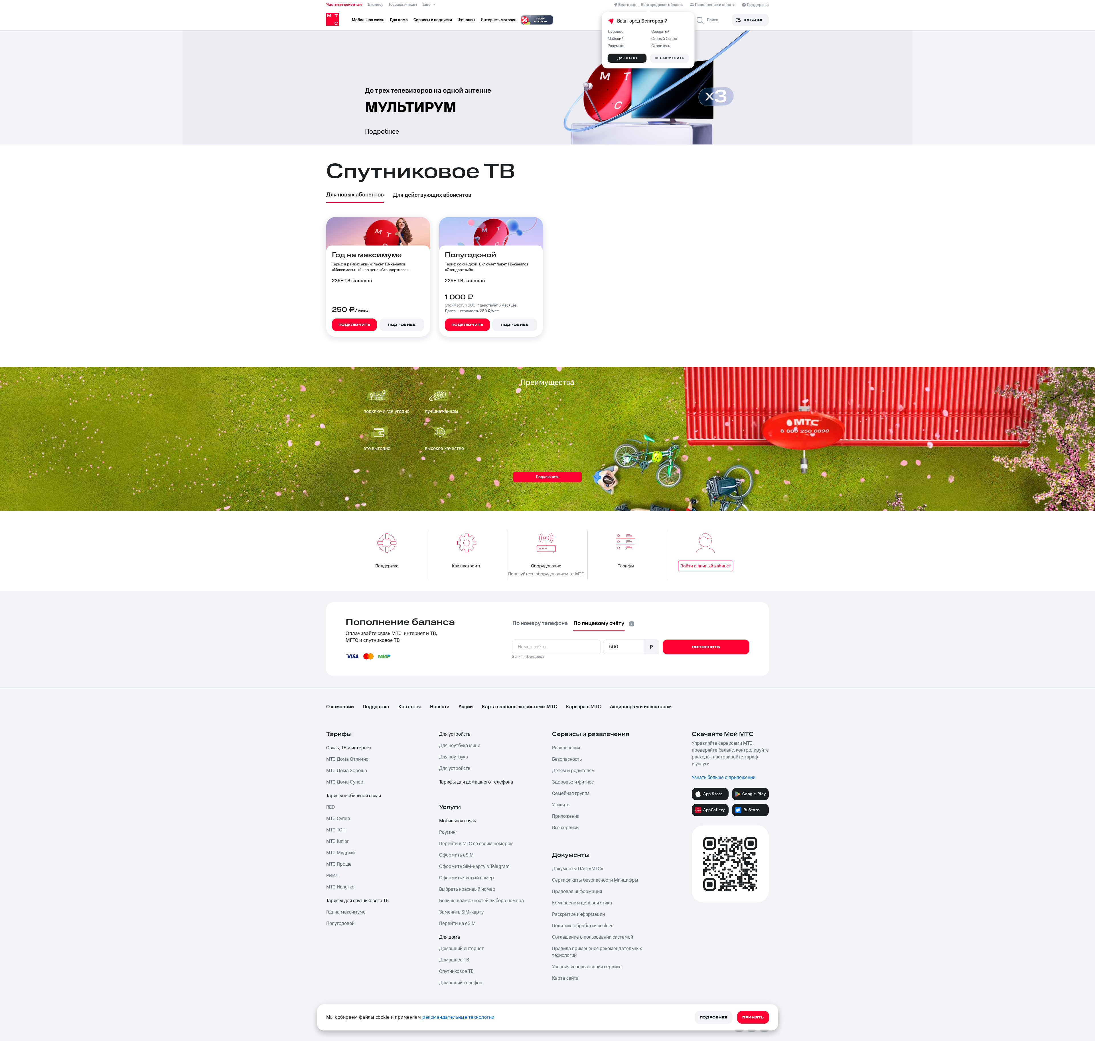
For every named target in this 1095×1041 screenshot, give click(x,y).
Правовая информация (577, 891)
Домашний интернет (461, 948)
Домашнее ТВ (454, 960)
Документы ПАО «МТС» (577, 868)
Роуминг (448, 832)
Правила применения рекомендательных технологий (597, 952)
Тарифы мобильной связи (353, 795)
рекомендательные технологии (458, 1017)
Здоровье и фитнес (573, 782)
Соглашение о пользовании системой (592, 937)
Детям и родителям (573, 770)
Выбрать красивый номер (467, 889)
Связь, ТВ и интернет (349, 747)
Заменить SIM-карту (461, 912)
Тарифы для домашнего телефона (476, 782)
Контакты (409, 706)
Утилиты (561, 804)
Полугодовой (340, 923)
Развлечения (566, 747)
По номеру (540, 623)
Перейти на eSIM (457, 923)
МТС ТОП (336, 830)
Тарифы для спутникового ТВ (357, 900)
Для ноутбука (453, 757)
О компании (340, 706)
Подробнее (382, 132)
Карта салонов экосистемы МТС (519, 706)
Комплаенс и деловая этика (582, 903)
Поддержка (376, 706)
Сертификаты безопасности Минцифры (595, 880)
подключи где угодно (386, 411)
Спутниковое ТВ (456, 971)
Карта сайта (565, 978)
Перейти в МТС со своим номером (476, 843)
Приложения (565, 816)
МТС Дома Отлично (347, 759)
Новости (439, 706)
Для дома (449, 937)
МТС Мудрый (340, 852)
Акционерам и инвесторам (641, 706)
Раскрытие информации (578, 914)
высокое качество (444, 448)
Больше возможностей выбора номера (481, 900)
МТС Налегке (340, 887)
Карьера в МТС (583, 706)
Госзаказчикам (403, 4)
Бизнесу (375, 4)
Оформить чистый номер (466, 877)
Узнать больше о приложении (723, 777)
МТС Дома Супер (344, 782)
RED (330, 807)
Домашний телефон (460, 982)
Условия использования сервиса (587, 966)
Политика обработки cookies (582, 925)
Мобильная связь (457, 820)
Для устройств (455, 734)
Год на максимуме (346, 912)
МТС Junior (337, 841)
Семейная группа (571, 793)
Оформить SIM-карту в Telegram (474, 866)
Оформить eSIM (456, 855)
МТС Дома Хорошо (346, 770)
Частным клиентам (344, 4)
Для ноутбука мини (459, 745)
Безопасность (567, 759)
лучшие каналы (441, 411)
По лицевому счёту (598, 623)
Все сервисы (565, 827)
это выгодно (377, 448)
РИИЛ (332, 875)
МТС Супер (338, 818)
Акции (466, 706)
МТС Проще (339, 864)
